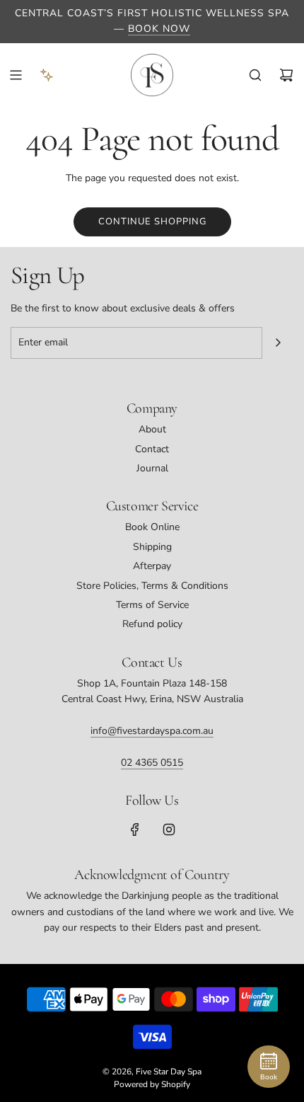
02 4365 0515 (152, 762)
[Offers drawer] (46, 75)
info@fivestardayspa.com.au (152, 730)
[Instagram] (169, 829)
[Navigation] (15, 75)
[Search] (255, 75)
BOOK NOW (159, 28)
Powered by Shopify (152, 1084)
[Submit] (277, 342)
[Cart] (286, 75)
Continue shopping (152, 221)
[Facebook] (135, 829)
